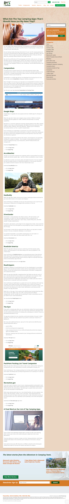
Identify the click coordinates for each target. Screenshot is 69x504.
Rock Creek (49, 46)
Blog (45, 5)
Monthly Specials (51, 75)
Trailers (20, 5)
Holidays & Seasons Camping (54, 64)
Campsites (49, 70)
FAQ (48, 5)
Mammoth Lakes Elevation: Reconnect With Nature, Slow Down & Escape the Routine (12, 461)
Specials (34, 5)
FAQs (20, 495)
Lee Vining (49, 53)
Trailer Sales (49, 73)
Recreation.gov (14, 400)
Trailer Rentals (50, 71)
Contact (52, 5)
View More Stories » (10, 477)
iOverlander (11, 238)
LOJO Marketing (62, 495)
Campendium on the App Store (26, 90)
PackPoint (11, 374)
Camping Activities (51, 62)
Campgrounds (26, 5)
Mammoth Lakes (51, 55)
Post (47, 44)
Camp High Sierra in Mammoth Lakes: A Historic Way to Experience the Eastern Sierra (55, 470)
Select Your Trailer (60, 5)
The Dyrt (11, 337)
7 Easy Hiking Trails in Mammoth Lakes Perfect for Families (34, 461)
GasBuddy (11, 206)
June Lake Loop (50, 60)
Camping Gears (50, 66)
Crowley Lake (50, 49)
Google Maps (12, 144)
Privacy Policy (6, 495)
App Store (11, 147)
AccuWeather (12, 165)
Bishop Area (49, 51)
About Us (39, 5)
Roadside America (17, 254)
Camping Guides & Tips (52, 68)
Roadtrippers (16, 298)
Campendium (16, 79)
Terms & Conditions (14, 495)
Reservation (49, 77)
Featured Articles (51, 79)
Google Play (10, 149)
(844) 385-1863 (55, 2)
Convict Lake (50, 47)
